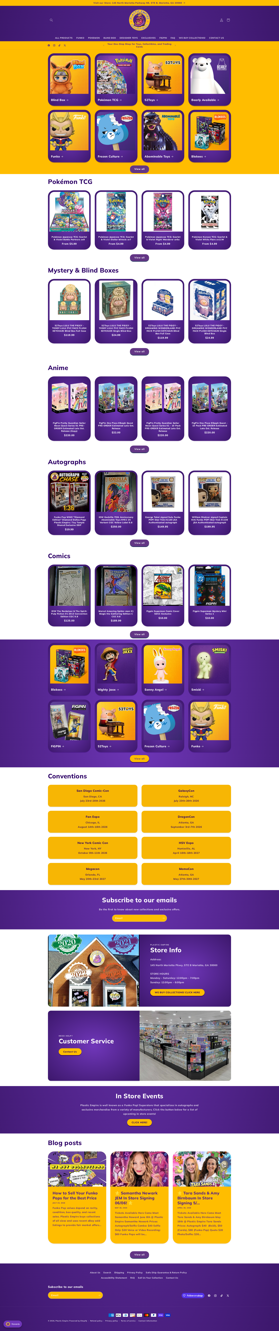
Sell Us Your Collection (150, 1277)
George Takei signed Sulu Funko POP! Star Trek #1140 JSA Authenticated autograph (163, 520)
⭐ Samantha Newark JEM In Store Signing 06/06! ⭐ (136, 1198)
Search (107, 1272)
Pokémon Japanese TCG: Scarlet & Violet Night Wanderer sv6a (162, 238)
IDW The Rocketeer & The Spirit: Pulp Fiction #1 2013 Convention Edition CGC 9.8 (69, 614)
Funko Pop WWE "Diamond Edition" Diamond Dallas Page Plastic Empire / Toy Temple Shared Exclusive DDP (69, 521)
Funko (55, 156)
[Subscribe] (163, 918)
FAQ (132, 1277)
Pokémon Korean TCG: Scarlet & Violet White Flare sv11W (209, 238)
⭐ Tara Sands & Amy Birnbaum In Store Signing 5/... (198, 1198)
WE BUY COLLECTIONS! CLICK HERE (177, 992)
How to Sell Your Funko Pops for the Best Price (75, 1195)
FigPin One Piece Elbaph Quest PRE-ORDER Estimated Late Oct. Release (116, 426)
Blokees (197, 156)
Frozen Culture (108, 156)
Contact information (147, 1321)
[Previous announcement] (104, 45)
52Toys (150, 100)
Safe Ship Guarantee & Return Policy (166, 1272)
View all (139, 168)
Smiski (196, 689)
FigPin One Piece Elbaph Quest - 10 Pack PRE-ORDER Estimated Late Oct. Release (209, 426)
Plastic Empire (62, 1321)
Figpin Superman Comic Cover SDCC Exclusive (162, 612)
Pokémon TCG (108, 100)
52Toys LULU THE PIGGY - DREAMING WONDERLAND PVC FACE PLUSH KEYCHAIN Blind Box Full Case (162, 329)
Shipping (119, 1272)
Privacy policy (111, 1321)
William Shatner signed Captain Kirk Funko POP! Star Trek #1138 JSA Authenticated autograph (209, 520)
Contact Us (70, 1051)
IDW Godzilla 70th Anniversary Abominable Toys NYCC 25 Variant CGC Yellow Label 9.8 (116, 520)
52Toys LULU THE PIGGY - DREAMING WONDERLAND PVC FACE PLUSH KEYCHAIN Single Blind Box (209, 329)
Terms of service (128, 1321)
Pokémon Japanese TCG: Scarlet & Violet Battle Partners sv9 (69, 238)
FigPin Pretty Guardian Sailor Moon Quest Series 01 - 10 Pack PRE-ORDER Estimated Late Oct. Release (163, 427)
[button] (51, 20)
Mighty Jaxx (107, 689)
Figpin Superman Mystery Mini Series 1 (209, 612)
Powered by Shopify (78, 1321)
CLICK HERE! (139, 1122)
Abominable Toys (157, 156)
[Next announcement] (175, 45)
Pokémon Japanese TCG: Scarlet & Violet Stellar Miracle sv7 (116, 238)
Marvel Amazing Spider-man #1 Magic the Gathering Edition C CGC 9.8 (116, 614)
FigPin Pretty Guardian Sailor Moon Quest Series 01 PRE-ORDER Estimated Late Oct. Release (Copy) (69, 427)
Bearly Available (203, 100)
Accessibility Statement (114, 1277)
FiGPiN (56, 746)
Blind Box (58, 100)
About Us (95, 1272)
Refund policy (96, 1321)
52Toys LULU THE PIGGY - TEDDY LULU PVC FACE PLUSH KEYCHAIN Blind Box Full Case (69, 328)
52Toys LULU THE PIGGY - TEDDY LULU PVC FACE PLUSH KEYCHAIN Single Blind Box (116, 328)
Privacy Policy (135, 1272)
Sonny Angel (154, 689)
